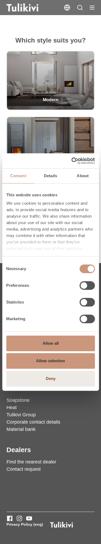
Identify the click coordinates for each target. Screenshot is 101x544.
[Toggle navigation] (92, 7)
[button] (80, 7)
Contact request (23, 469)
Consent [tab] (18, 175)
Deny (50, 378)
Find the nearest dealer (31, 462)
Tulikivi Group (21, 414)
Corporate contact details (33, 422)
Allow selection (50, 360)
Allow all (51, 343)
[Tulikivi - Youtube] (29, 518)
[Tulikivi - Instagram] (19, 518)
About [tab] (83, 175)
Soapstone (18, 400)
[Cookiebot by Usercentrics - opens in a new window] (72, 160)
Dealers (18, 450)
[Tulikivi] (29, 7)
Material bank (21, 429)
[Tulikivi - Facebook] (9, 518)
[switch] (87, 285)
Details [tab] (50, 175)
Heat (11, 407)
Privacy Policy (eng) (24, 524)
